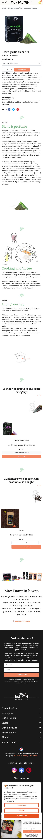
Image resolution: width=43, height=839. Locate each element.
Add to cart (22, 69)
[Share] (9, 109)
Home (4, 8)
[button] (7, 2)
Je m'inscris (21, 674)
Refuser (21, 811)
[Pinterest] (18, 109)
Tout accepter (21, 816)
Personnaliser (21, 805)
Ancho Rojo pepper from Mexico (21, 445)
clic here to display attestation (25, 756)
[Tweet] (13, 109)
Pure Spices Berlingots (28, 8)
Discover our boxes (21, 621)
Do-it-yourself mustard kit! (21, 535)
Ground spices (13, 8)
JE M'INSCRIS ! (31, 831)
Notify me (21, 456)
